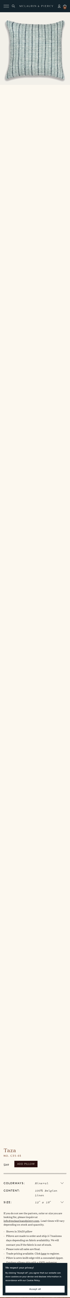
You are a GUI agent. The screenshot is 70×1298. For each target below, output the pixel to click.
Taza (10, 1150)
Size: (8, 1202)
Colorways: (14, 1183)
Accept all (35, 1289)
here (43, 1253)
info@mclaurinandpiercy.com (21, 1220)
